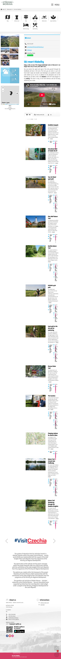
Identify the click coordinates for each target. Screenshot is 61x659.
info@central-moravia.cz (13, 617)
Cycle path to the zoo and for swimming (52, 328)
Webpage (29, 50)
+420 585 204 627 (11, 616)
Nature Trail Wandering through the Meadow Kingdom (53, 503)
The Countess (51, 396)
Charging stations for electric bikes (53, 434)
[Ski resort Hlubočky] (10, 41)
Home (7, 3)
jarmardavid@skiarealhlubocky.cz (35, 47)
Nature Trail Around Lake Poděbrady (51, 461)
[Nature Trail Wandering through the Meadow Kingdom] (36, 505)
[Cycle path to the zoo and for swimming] (36, 331)
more (51, 138)
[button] (55, 4)
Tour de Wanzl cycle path (52, 178)
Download (42, 604)
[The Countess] (36, 401)
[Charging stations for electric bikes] (36, 438)
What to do (9, 9)
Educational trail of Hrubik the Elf (52, 150)
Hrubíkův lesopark (53, 125)
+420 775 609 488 (11, 614)
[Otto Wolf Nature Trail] (36, 221)
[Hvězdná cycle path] (36, 290)
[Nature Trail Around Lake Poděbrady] (36, 464)
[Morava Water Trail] (36, 371)
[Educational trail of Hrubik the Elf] (36, 154)
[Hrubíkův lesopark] (36, 130)
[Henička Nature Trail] (36, 251)
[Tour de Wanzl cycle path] (36, 182)
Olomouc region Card (45, 602)
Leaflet (6, 104)
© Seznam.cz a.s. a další (13, 104)
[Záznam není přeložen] (5, 53)
